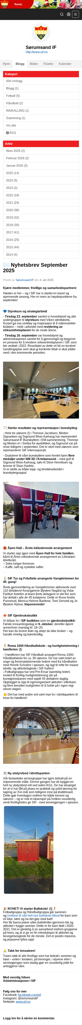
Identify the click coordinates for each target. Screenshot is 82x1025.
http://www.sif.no (37, 52)
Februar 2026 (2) (17, 158)
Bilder (34, 63)
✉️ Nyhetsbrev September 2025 (35, 267)
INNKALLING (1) (17, 110)
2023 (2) (11, 187)
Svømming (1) (15, 118)
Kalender (65, 63)
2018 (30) (12, 225)
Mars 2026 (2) (15, 150)
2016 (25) (12, 239)
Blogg (20, 63)
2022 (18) (12, 195)
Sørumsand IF (25, 280)
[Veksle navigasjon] (75, 14)
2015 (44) (12, 247)
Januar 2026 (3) (16, 165)
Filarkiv (48, 63)
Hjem (6, 63)
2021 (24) (12, 202)
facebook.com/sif (29, 994)
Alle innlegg (14, 81)
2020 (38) (12, 210)
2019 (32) (12, 217)
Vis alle (11, 125)
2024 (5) (11, 180)
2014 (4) (11, 254)
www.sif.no (23, 1001)
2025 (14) (12, 173)
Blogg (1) (12, 88)
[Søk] (61, 14)
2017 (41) (12, 232)
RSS (12, 132)
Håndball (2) (14, 103)
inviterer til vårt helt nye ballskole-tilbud (33, 915)
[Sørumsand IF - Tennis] (41, 4)
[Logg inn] (68, 14)
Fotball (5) (13, 95)
